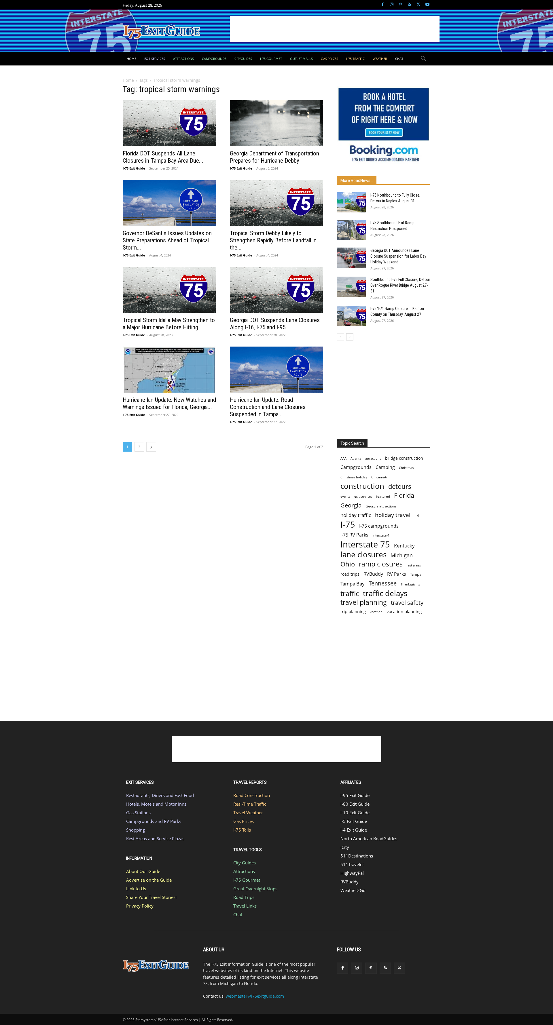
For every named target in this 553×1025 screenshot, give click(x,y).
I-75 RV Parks (354, 535)
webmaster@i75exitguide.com (255, 996)
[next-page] (151, 447)
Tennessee (383, 583)
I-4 (416, 515)
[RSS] (409, 5)
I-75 (347, 525)
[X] (418, 5)
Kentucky (404, 546)
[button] (423, 59)
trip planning (353, 611)
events (345, 496)
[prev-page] (340, 337)
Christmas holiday (353, 477)
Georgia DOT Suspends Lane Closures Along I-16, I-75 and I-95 (275, 324)
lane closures (363, 555)
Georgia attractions (381, 506)
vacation (376, 612)
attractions (373, 458)
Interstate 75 (365, 544)
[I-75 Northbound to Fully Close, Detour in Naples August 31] (351, 202)
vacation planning (404, 611)
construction (362, 486)
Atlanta (356, 458)
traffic (349, 593)
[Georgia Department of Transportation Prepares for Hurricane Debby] (276, 123)
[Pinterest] (400, 5)
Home (128, 80)
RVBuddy (373, 574)
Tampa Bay (352, 584)
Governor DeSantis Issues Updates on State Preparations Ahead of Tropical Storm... (167, 240)
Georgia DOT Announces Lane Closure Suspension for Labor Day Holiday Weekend (398, 256)
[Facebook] (383, 5)
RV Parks (396, 574)
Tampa (415, 574)
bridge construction (404, 458)
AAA (343, 458)
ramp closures (381, 564)
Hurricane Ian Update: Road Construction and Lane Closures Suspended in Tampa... (268, 407)
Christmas (406, 468)
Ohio (347, 564)
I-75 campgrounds (379, 526)
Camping (385, 467)
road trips (349, 574)
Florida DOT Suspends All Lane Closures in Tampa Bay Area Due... (163, 157)
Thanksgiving (410, 584)
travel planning (363, 602)
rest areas (414, 565)
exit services (363, 496)
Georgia (350, 505)
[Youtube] (427, 5)
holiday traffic (355, 515)
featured (383, 496)
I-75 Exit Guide (134, 168)
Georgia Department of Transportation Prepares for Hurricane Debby (274, 157)
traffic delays (385, 593)
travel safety (407, 603)
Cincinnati (379, 477)
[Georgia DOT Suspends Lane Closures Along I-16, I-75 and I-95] (276, 290)
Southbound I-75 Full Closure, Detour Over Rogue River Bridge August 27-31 (400, 285)
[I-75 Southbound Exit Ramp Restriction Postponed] (351, 230)
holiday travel (392, 515)
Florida (404, 495)
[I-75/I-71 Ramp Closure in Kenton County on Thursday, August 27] (351, 316)
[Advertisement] (335, 29)
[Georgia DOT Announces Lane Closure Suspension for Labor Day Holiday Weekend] (351, 258)
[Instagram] (392, 5)
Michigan (402, 555)
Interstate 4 (380, 535)
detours (399, 486)
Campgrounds (356, 467)
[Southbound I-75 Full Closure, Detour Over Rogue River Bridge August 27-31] (351, 287)
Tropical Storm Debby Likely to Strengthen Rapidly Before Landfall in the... (273, 240)
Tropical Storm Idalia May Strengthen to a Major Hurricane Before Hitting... (169, 324)
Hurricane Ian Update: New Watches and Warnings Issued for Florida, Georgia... (169, 403)
